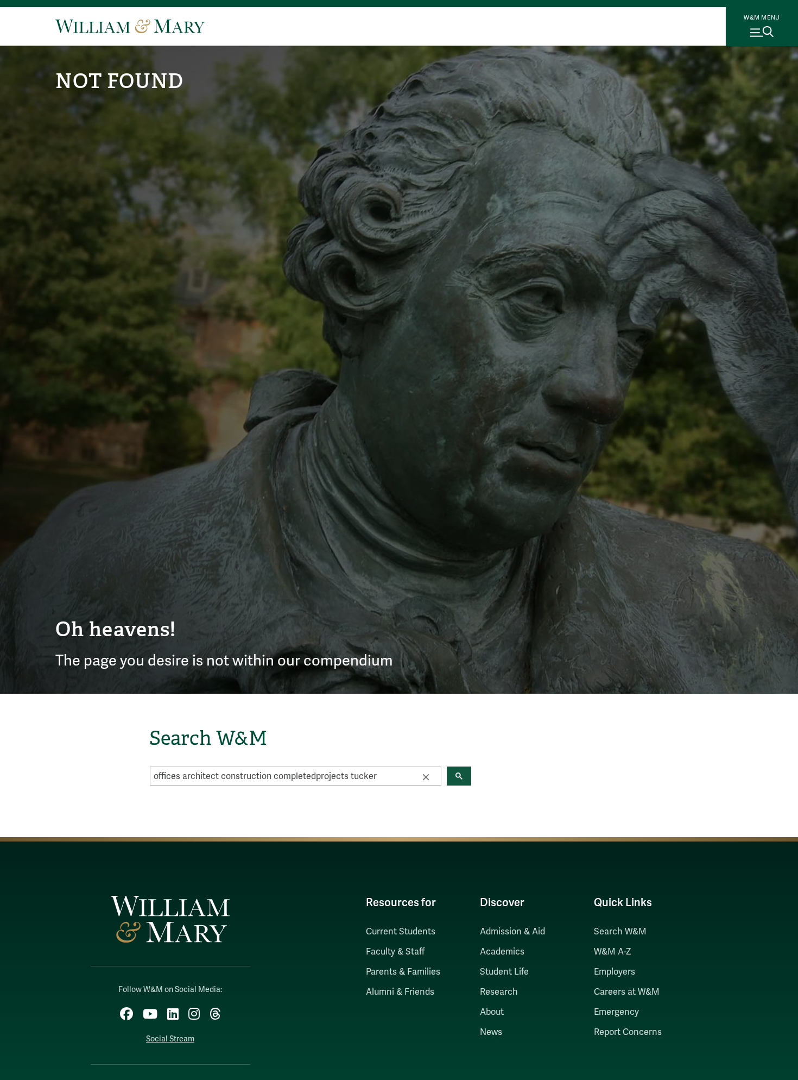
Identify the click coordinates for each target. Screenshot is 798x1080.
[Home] (130, 26)
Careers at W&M (627, 992)
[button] (425, 776)
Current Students (400, 931)
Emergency (616, 1012)
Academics (502, 951)
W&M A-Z (612, 951)
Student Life (504, 971)
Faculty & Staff (395, 951)
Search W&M (620, 931)
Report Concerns (628, 1032)
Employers (614, 971)
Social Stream (170, 1039)
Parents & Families (403, 971)
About (492, 1012)
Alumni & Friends (400, 992)
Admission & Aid (512, 931)
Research (499, 992)
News (491, 1032)
